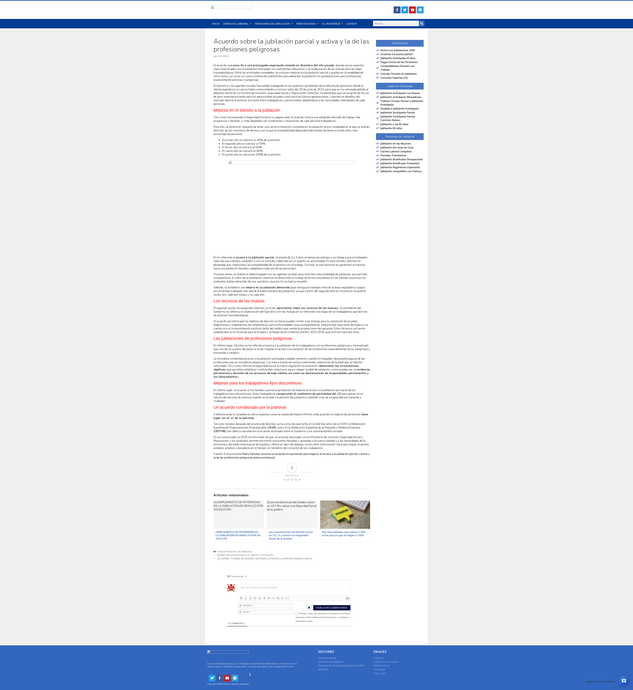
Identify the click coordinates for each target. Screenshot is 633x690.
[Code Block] (273, 598)
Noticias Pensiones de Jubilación (234, 551)
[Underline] (250, 598)
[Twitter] (404, 9)
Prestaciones (306, 23)
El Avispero (330, 23)
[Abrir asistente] (624, 681)
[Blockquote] (269, 598)
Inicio (216, 23)
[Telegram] (420, 9)
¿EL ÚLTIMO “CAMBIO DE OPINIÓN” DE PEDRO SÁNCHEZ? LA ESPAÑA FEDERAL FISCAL (265, 558)
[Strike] (255, 598)
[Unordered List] (264, 598)
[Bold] (241, 598)
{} (282, 598)
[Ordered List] (259, 598)
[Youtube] (412, 9)
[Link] (278, 598)
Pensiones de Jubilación (272, 23)
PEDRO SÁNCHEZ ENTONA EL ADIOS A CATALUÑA (245, 555)
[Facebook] (397, 9)
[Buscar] (421, 23)
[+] (287, 598)
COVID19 (351, 23)
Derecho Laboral (235, 23)
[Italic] (245, 598)
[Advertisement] (398, 238)
